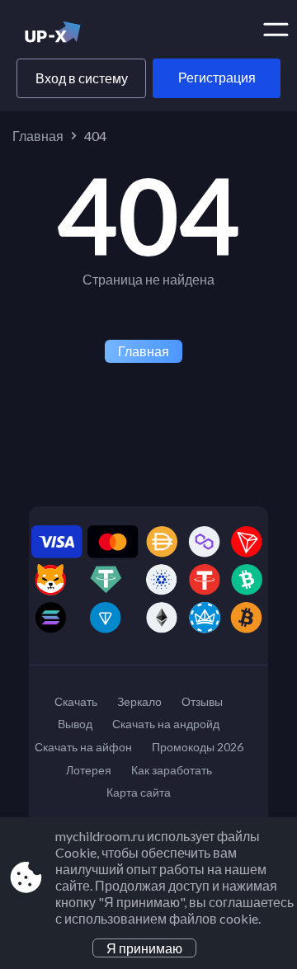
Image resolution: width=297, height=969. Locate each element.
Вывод (75, 724)
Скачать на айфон (83, 747)
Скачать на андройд (165, 724)
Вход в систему (81, 78)
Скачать (75, 701)
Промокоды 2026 (197, 747)
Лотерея (88, 770)
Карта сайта (138, 792)
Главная (38, 135)
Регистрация (217, 77)
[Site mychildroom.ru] (80, 35)
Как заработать (171, 770)
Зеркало (139, 701)
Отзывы (202, 701)
